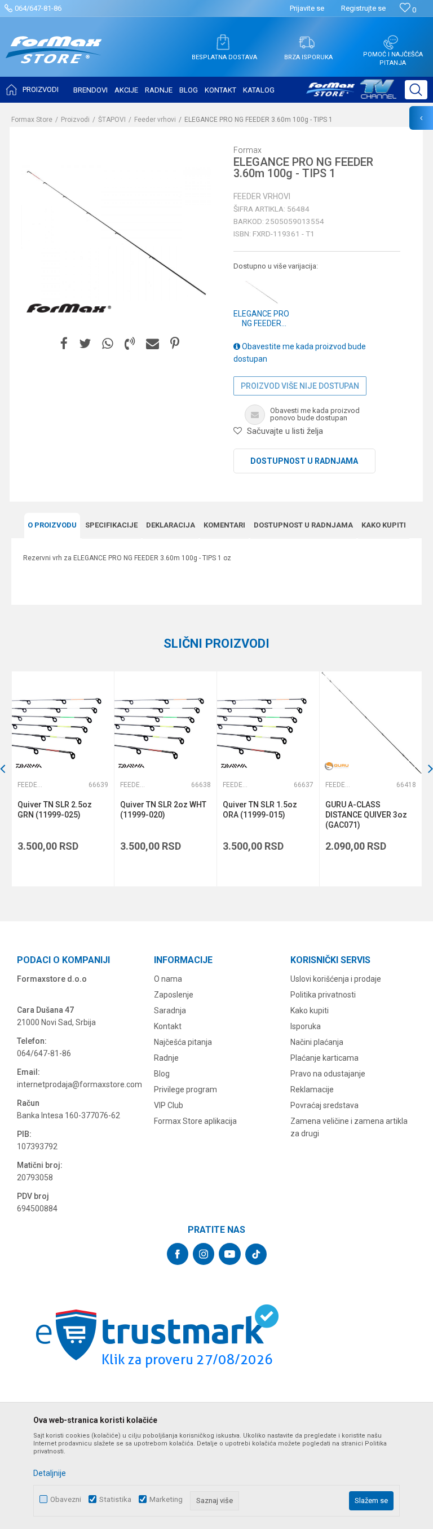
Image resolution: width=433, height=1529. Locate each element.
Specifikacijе (111, 525)
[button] (416, 89)
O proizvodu (52, 525)
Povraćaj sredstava (324, 1105)
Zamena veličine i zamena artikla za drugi (349, 1127)
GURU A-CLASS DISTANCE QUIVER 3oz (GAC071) (366, 814)
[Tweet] (85, 344)
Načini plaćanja (316, 1042)
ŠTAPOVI (112, 120)
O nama (168, 978)
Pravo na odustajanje (327, 1073)
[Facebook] (64, 344)
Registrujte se (363, 8)
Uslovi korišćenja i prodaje (335, 978)
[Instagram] (203, 1254)
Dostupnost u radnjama (304, 460)
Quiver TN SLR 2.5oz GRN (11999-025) (54, 809)
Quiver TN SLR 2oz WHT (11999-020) (163, 809)
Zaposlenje (173, 994)
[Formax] (68, 309)
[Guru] (336, 766)
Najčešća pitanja (183, 1042)
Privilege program (185, 1089)
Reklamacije (312, 1089)
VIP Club (168, 1105)
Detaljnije (49, 1473)
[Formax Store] (54, 58)
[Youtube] (230, 1254)
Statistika (115, 1499)
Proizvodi (75, 120)
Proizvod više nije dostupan (300, 385)
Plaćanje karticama (324, 1057)
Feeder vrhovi (155, 120)
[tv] (351, 94)
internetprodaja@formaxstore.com (79, 1084)
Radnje (166, 1057)
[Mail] (152, 344)
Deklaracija (170, 525)
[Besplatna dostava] (223, 42)
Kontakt (168, 1026)
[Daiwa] (29, 766)
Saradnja (170, 1010)
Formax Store (31, 120)
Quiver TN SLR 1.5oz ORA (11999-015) (260, 809)
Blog (162, 1073)
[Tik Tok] (256, 1254)
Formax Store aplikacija (195, 1121)
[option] (62, 778)
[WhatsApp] (107, 344)
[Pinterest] (174, 344)
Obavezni (65, 1499)
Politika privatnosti (323, 994)
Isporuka (305, 1026)
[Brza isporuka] (307, 42)
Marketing (166, 1499)
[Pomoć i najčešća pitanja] (391, 42)
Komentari (224, 525)
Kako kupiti (383, 525)
